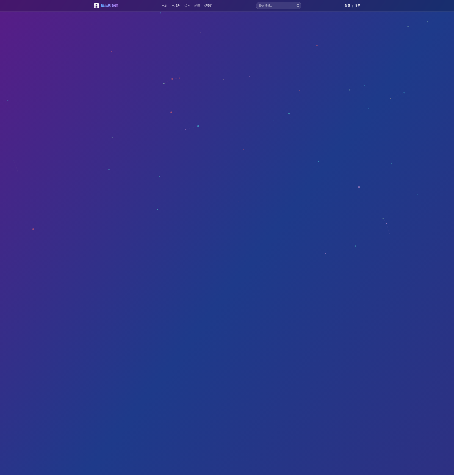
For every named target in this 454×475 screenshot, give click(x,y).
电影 (164, 6)
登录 (347, 6)
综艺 (187, 6)
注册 (357, 6)
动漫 (197, 6)
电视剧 (176, 6)
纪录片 (208, 6)
